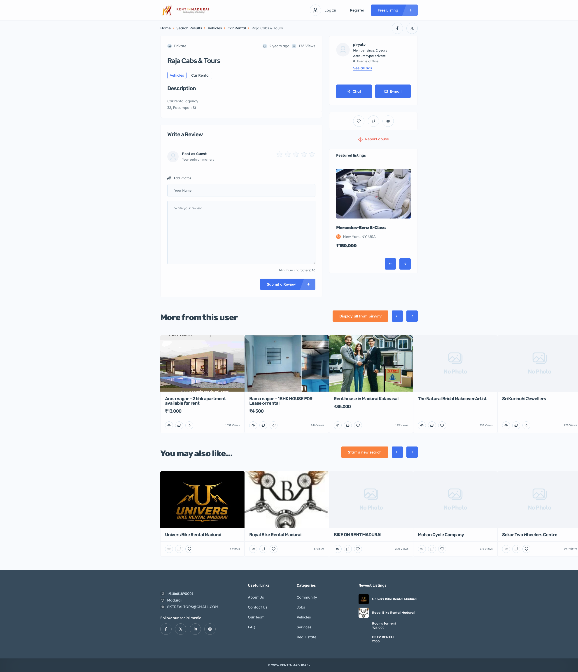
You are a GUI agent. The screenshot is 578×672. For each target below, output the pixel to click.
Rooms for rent (384, 623)
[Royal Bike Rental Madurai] (364, 613)
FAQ (251, 627)
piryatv (359, 45)
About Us (256, 597)
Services (304, 627)
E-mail (395, 91)
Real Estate (306, 637)
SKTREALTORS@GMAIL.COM (192, 606)
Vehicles (215, 28)
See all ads (362, 68)
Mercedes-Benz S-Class (360, 227)
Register (357, 10)
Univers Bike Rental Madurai (394, 599)
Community (307, 597)
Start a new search (365, 452)
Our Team (256, 617)
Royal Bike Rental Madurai (393, 612)
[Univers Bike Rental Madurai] (364, 599)
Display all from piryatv (360, 316)
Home (165, 28)
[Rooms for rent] (364, 626)
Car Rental (237, 28)
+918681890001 (180, 593)
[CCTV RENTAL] (364, 640)
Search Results (189, 28)
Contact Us (257, 607)
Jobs (301, 607)
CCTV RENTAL (383, 637)
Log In (330, 10)
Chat (357, 91)
